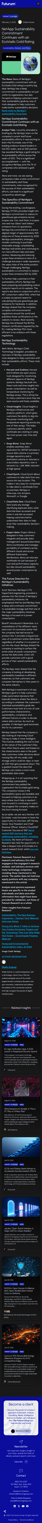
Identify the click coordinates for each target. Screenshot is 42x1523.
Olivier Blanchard (14, 1382)
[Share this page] (5, 1511)
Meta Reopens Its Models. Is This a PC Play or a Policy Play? (19, 1110)
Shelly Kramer (28, 22)
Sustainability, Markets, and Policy (16, 48)
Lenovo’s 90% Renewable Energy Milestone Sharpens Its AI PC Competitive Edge (19, 1358)
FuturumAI (11, 1070)
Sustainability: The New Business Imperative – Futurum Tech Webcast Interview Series (20, 918)
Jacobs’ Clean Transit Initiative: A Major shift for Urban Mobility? (18, 1229)
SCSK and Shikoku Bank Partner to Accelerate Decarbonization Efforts (20, 1170)
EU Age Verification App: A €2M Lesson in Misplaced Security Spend (20, 1050)
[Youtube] (23, 1506)
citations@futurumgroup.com (21, 1494)
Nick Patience (12, 1130)
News (22, 1045)
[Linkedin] (15, 1506)
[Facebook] (27, 1506)
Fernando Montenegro (22, 1315)
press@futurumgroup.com (21, 1501)
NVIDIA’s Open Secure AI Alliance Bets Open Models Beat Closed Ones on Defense (19, 1291)
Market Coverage (10, 16)
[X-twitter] (19, 1506)
